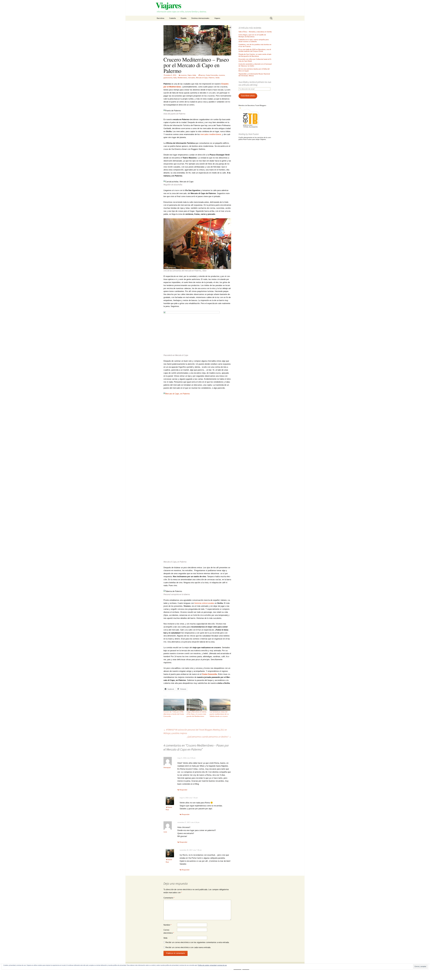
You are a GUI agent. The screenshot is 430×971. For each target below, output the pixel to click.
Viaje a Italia (191, 75)
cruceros (183, 75)
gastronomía (167, 78)
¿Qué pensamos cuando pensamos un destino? (209, 736)
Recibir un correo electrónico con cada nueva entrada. (188, 947)
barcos (202, 75)
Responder (183, 790)
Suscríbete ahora (248, 96)
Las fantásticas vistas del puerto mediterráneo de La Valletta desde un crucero (219, 714)
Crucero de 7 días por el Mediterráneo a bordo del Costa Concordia (173, 714)
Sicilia (217, 78)
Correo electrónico (168, 931)
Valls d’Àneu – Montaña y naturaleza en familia (255, 32)
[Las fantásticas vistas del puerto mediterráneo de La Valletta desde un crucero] (220, 705)
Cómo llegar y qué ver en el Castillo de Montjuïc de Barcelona (252, 36)
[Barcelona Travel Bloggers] (250, 118)
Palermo (212, 78)
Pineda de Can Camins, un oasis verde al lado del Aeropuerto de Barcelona (255, 55)
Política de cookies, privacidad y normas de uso (212, 965)
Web (165, 938)
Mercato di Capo (202, 78)
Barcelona (160, 18)
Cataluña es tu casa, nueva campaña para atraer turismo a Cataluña (254, 40)
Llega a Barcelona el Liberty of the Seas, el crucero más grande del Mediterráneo (196, 714)
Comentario (168, 898)
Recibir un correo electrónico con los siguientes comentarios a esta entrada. (197, 942)
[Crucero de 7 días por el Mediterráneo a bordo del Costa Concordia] (173, 705)
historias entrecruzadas (204, 603)
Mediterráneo (182, 78)
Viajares (217, 18)
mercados (191, 78)
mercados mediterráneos (210, 134)
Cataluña (172, 18)
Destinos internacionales (200, 18)
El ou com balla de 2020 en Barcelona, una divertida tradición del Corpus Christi (255, 50)
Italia (175, 78)
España (183, 18)
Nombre (167, 925)
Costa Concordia (212, 75)
